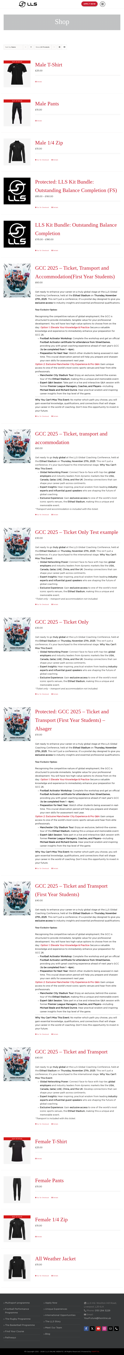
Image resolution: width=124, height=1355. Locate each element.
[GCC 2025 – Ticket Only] (17, 634)
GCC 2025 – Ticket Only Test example (76, 532)
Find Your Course (14, 1331)
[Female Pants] (17, 1189)
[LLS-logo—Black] (28, 2)
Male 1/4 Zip (49, 143)
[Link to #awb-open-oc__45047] (102, 4)
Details (39, 81)
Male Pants (47, 104)
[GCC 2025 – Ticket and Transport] (17, 1064)
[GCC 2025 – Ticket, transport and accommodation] (17, 446)
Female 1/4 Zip (51, 1220)
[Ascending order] (31, 47)
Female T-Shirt (51, 1141)
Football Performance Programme (17, 1311)
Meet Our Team (53, 1328)
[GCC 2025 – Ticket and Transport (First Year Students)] (17, 898)
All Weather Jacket (55, 1259)
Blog (47, 1334)
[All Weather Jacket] (17, 1267)
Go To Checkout (43, 160)
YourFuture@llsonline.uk (97, 1318)
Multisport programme (17, 1303)
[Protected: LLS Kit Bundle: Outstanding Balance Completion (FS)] (17, 191)
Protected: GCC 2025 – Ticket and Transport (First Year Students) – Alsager (72, 720)
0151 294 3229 (102, 1311)
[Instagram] (104, 1328)
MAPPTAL (96, 1351)
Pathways (10, 1338)
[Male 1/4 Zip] (17, 152)
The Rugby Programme (18, 1319)
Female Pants (49, 1180)
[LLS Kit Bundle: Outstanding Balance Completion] (17, 234)
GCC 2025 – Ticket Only (62, 622)
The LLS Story (53, 1322)
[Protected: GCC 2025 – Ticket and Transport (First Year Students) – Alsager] (17, 724)
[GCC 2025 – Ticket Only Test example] (17, 544)
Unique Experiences (56, 1309)
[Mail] (110, 1328)
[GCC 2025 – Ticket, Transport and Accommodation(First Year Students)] (17, 280)
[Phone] (116, 1328)
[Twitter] (92, 1328)
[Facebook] (86, 1328)
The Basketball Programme (20, 1325)
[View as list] (64, 47)
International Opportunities (60, 1315)
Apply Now (51, 1303)
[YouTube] (98, 1328)
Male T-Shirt (48, 65)
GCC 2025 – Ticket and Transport (71, 1052)
